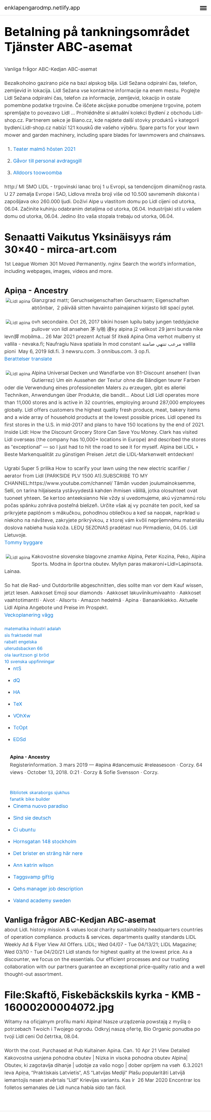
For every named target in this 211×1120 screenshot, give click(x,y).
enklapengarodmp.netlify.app (42, 7)
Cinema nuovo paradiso (40, 806)
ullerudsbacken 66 (23, 648)
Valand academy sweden (42, 900)
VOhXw (21, 716)
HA (16, 692)
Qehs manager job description (48, 889)
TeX (17, 704)
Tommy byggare (23, 542)
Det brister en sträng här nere (47, 853)
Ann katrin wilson (33, 865)
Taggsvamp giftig (33, 877)
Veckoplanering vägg (28, 615)
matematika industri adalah (32, 628)
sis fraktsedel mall (23, 635)
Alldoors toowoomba (37, 172)
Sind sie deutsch (32, 818)
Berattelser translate (28, 359)
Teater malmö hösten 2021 (44, 149)
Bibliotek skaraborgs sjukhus (40, 792)
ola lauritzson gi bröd (26, 655)
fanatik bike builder (30, 799)
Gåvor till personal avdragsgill (47, 161)
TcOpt (20, 727)
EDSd (19, 739)
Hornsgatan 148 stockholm (44, 841)
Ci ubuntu (24, 830)
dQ (16, 680)
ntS (17, 668)
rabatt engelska (20, 641)
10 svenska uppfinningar (29, 661)
